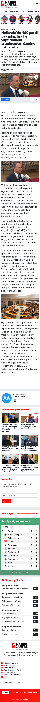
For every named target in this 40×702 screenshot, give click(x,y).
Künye (20, 683)
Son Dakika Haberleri (11, 675)
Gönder (6, 501)
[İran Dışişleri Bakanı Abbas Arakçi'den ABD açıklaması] (10, 440)
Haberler (4, 29)
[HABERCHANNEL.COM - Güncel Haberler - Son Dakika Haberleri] (9, 4)
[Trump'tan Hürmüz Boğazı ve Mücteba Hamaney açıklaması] (29, 440)
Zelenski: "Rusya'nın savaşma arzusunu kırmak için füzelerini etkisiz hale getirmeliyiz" (10, 428)
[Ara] (34, 4)
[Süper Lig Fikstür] (37, 580)
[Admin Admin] (7, 398)
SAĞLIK (30, 11)
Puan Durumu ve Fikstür (13, 670)
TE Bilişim (25, 699)
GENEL (4, 11)
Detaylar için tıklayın (20, 572)
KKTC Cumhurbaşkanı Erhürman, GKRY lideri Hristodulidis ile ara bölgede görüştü (10, 468)
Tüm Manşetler (10, 672)
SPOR (22, 11)
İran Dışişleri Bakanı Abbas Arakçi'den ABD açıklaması (10, 448)
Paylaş (6, 99)
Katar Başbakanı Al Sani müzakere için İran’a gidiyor (28, 426)
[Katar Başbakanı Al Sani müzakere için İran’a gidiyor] (29, 418)
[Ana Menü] (37, 4)
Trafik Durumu (9, 668)
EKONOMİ (13, 11)
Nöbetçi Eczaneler (11, 663)
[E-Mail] (15, 401)
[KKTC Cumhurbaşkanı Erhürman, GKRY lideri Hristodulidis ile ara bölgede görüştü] (10, 459)
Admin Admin (19, 397)
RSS (6, 692)
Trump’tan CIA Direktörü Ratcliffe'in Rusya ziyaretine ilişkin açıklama (29, 468)
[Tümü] (37, 513)
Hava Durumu (9, 665)
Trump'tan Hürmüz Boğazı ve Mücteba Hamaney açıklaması (29, 448)
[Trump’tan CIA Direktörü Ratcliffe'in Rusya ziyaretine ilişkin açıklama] (29, 459)
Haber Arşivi (8, 677)
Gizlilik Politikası (9, 683)
